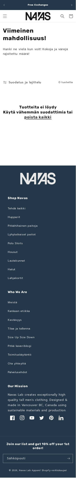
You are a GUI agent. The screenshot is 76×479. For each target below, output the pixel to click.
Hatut (11, 269)
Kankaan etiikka (19, 311)
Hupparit (14, 217)
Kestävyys (15, 320)
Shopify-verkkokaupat (54, 470)
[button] (5, 16)
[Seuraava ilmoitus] (71, 5)
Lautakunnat (16, 261)
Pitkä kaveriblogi (19, 346)
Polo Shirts (15, 243)
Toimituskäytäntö (19, 355)
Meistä (12, 302)
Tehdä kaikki (16, 208)
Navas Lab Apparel (30, 470)
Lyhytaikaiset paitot (22, 234)
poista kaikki (38, 117)
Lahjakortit (15, 278)
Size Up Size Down (21, 337)
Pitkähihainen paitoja (23, 226)
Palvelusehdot (17, 372)
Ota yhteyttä (17, 364)
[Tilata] (68, 458)
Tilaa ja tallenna (19, 329)
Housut (13, 252)
